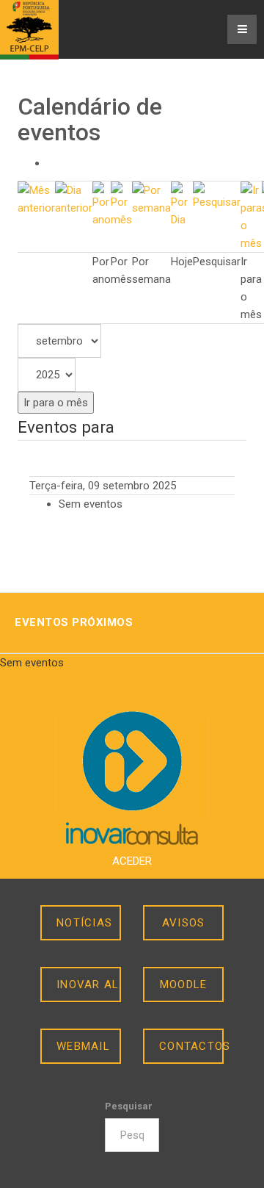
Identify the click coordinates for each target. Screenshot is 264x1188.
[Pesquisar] (217, 195)
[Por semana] (151, 198)
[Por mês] (121, 204)
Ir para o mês (55, 402)
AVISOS (183, 922)
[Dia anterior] (73, 198)
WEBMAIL (83, 1046)
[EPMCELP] (29, 30)
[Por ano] (101, 204)
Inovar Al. (88, 984)
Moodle (184, 984)
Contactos (191, 1046)
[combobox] (131, 1135)
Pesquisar (129, 1106)
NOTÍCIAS (84, 922)
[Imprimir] (51, 163)
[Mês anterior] (36, 198)
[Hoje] (182, 204)
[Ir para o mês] (251, 216)
